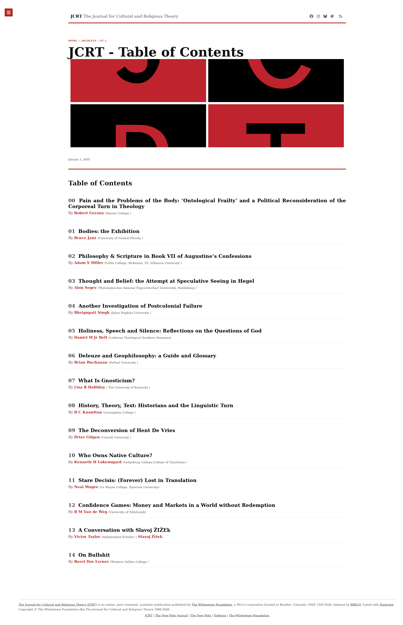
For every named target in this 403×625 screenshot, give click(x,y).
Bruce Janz (86, 238)
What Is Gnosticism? (106, 380)
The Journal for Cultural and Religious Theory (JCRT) (58, 604)
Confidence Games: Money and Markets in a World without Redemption (176, 505)
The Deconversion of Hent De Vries (126, 430)
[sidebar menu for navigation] (9, 12)
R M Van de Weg (91, 512)
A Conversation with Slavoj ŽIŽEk (124, 530)
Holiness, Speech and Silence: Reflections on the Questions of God (170, 331)
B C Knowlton (88, 412)
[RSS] (340, 16)
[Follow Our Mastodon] (333, 16)
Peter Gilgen (87, 437)
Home (72, 40)
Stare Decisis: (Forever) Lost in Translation (137, 480)
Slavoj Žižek (150, 537)
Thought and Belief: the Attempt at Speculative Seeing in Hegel (166, 281)
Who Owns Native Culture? (115, 455)
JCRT (148, 615)
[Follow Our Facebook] (312, 16)
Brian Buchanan (91, 362)
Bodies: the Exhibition (109, 231)
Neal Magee (87, 487)
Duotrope (387, 604)
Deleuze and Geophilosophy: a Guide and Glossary (147, 355)
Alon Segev (86, 288)
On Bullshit (94, 555)
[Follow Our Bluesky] (326, 16)
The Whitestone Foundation (212, 604)
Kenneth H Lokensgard (98, 462)
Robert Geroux (89, 213)
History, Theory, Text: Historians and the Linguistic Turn (155, 405)
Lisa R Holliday (90, 387)
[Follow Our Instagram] (319, 16)
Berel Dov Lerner (92, 561)
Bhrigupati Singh (92, 312)
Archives (88, 40)
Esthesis (220, 615)
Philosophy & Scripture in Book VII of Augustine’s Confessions (164, 256)
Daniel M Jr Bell (91, 337)
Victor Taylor (88, 537)
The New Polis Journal (171, 615)
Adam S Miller (89, 263)
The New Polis (200, 615)
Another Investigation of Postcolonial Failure (140, 306)
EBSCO (355, 604)
